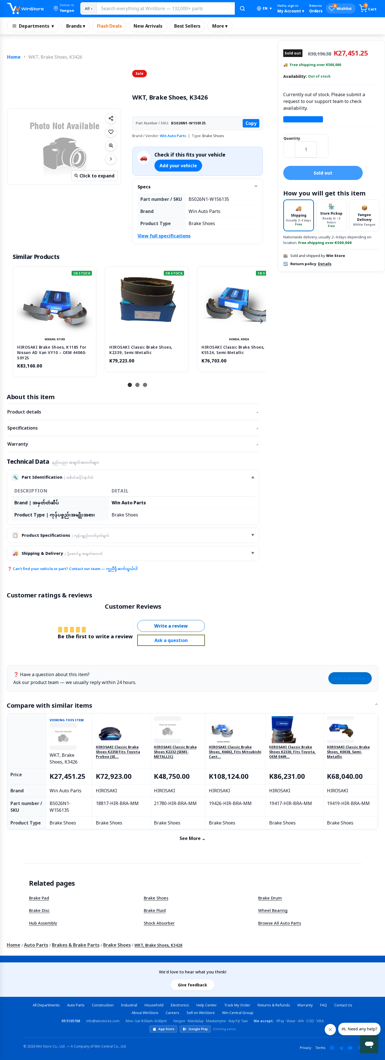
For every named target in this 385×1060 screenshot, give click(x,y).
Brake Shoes (156, 898)
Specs (144, 187)
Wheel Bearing (272, 910)
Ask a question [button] (171, 640)
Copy (250, 123)
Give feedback (192, 985)
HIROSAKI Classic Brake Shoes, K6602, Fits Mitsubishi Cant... (235, 752)
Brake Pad (39, 898)
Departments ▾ (36, 26)
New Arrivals (148, 26)
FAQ (323, 1005)
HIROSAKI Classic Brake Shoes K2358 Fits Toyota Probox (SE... (118, 752)
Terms (320, 1047)
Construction (103, 1005)
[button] (64, 8)
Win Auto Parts (173, 135)
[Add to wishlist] (110, 132)
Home (14, 57)
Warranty (133, 444)
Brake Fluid (155, 910)
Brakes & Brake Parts (75, 945)
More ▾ (219, 26)
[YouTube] (350, 1047)
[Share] (110, 118)
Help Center (206, 1005)
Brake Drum (270, 898)
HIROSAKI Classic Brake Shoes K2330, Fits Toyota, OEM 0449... (292, 752)
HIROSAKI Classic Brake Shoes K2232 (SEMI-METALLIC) (175, 752)
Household (154, 1005)
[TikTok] (359, 1047)
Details (324, 263)
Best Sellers (187, 26)
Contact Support (303, 119)
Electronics (180, 1005)
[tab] (298, 215)
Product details (133, 412)
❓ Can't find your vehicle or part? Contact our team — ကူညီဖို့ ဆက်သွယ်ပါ (72, 568)
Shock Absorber (159, 923)
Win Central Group (237, 1012)
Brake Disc (39, 910)
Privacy (305, 1047)
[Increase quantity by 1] (322, 145)
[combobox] (165, 8)
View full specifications (164, 236)
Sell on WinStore (201, 1012)
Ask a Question (350, 678)
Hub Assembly (43, 923)
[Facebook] (332, 1047)
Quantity (292, 138)
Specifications (133, 428)
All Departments (46, 1005)
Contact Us (343, 1005)
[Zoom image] (110, 145)
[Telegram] (341, 1047)
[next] (260, 321)
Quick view (55, 334)
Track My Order (237, 1005)
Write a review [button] (171, 626)
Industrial (129, 1005)
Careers (172, 1012)
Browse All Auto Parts (279, 923)
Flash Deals (109, 26)
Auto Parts (36, 945)
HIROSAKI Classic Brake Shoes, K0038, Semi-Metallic (348, 752)
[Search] (242, 8)
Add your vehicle (178, 165)
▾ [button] (267, 8)
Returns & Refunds (274, 1005)
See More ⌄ (192, 838)
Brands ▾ (75, 26)
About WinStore (145, 1012)
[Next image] (110, 159)
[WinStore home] (25, 8)
